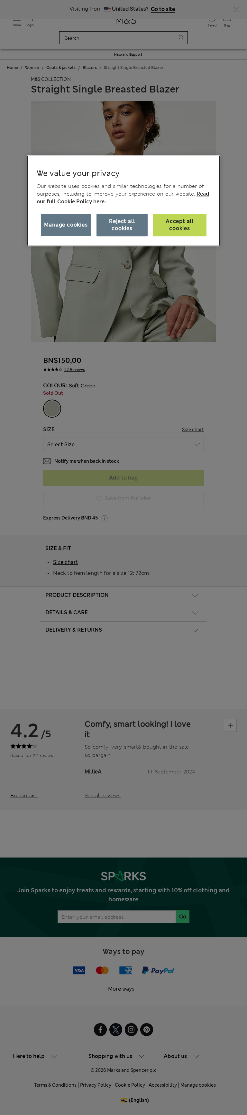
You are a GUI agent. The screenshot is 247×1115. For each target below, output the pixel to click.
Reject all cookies (122, 225)
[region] (123, 200)
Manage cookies (65, 224)
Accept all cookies (180, 225)
